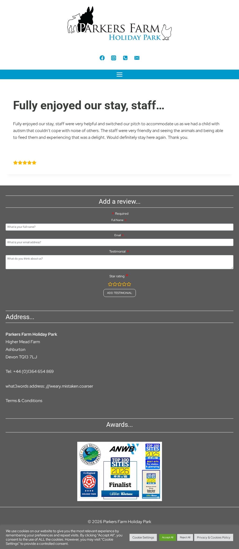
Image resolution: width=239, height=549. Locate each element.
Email (117, 235)
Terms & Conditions (24, 400)
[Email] (137, 58)
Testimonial (117, 251)
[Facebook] (102, 58)
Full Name (117, 220)
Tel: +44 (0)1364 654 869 (30, 371)
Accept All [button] (167, 537)
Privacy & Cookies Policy (213, 537)
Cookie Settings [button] (143, 537)
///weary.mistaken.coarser (69, 386)
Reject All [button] (185, 537)
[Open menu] (119, 74)
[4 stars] (124, 285)
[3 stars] (119, 285)
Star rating (116, 276)
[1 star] (110, 285)
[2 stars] (114, 285)
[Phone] (125, 58)
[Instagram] (114, 58)
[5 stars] (129, 285)
